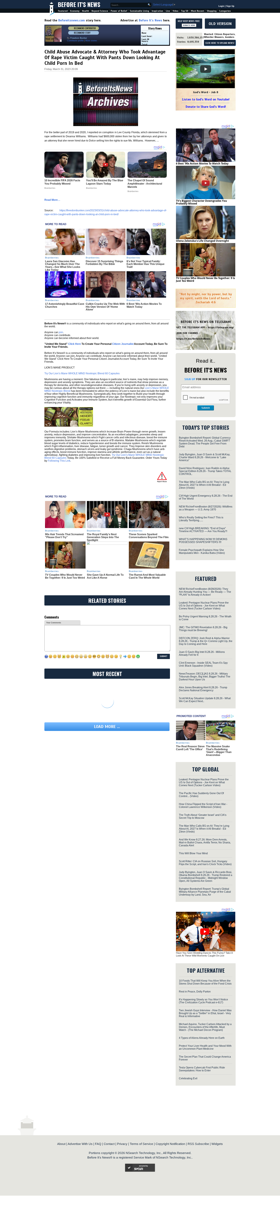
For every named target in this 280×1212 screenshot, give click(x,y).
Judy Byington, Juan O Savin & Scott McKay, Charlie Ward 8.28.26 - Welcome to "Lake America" (204, 457)
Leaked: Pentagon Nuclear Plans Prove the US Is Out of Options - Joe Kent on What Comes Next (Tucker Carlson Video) (204, 605)
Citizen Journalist (123, 344)
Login (221, 6)
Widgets (217, 1144)
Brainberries (52, 257)
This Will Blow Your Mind (193, 853)
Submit (205, 407)
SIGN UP (189, 379)
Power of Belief (119, 11)
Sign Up (230, 6)
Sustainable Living (139, 11)
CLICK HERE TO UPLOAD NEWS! (219, 43)
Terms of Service (141, 1144)
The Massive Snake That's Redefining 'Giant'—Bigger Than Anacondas (219, 750)
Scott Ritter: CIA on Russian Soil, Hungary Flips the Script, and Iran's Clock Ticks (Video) (205, 863)
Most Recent (197, 11)
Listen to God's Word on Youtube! (205, 99)
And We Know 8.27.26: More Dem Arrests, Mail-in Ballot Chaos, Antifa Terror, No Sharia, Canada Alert (205, 842)
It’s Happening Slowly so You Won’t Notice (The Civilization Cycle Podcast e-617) (203, 1001)
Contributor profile (75, 40)
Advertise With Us (80, 1144)
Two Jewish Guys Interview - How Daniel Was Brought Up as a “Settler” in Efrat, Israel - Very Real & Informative (205, 1013)
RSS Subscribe (198, 1144)
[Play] (205, 69)
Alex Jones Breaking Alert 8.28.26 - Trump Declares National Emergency (203, 689)
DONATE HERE (189, 25)
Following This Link (59, 460)
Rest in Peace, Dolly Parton (195, 991)
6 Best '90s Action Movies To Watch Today (202, 163)
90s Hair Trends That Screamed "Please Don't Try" (64, 536)
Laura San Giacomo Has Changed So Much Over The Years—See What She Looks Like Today (62, 265)
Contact (109, 1144)
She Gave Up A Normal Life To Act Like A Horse (105, 576)
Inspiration (157, 11)
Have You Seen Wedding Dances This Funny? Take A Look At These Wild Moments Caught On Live (204, 954)
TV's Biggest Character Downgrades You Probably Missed (201, 202)
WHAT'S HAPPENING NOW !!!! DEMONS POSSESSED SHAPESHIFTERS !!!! (203, 540)
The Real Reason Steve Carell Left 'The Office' (190, 748)
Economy (74, 11)
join (61, 332)
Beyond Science (100, 11)
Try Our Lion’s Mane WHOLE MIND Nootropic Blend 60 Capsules (82, 373)
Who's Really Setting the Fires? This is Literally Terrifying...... (201, 519)
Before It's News (79, 4)
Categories (225, 11)
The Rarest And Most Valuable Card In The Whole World (147, 576)
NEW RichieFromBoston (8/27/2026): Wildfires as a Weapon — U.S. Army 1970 (205, 508)
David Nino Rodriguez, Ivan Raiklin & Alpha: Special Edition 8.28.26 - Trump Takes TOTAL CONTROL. (205, 471)
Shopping (211, 11)
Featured (63, 11)
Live (168, 11)
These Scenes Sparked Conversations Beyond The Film (149, 536)
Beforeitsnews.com (71, 20)
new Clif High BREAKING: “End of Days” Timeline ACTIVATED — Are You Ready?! (203, 530)
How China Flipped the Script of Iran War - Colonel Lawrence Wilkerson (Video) (203, 805)
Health (85, 11)
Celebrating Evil (188, 1078)
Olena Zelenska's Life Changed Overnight (202, 241)
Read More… (52, 199)
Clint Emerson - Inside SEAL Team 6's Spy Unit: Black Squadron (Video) (203, 664)
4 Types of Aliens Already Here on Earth (202, 1038)
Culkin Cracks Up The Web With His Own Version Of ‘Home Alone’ (105, 307)
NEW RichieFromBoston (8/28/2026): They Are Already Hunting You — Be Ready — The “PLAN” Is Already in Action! (205, 592)
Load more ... (107, 726)
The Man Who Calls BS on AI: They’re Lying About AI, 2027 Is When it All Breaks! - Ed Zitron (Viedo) (204, 485)
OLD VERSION (220, 23)
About (61, 1144)
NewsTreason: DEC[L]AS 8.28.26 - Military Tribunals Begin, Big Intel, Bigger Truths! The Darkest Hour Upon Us (204, 676)
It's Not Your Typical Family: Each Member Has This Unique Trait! (145, 264)
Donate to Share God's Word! (206, 107)
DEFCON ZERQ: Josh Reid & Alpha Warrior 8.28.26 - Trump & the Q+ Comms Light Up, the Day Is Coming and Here (205, 641)
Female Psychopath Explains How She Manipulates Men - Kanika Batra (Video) (202, 551)
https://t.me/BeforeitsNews (193, 338)
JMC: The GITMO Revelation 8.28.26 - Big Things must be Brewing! (203, 629)
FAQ (98, 1144)
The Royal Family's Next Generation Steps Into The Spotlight (103, 537)
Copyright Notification (170, 1144)
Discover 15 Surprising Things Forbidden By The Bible (104, 263)
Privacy (122, 1144)
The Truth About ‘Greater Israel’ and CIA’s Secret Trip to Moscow (202, 816)
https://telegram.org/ (221, 327)
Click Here (74, 344)
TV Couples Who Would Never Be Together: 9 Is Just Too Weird (65, 576)
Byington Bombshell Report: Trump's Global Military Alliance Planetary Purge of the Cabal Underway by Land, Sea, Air (205, 891)
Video (175, 11)
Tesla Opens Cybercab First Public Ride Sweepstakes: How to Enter (202, 1069)
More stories (91, 40)
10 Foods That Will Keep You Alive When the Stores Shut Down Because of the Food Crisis (205, 982)
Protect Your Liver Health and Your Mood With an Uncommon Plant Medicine (205, 1047)
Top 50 (184, 11)
